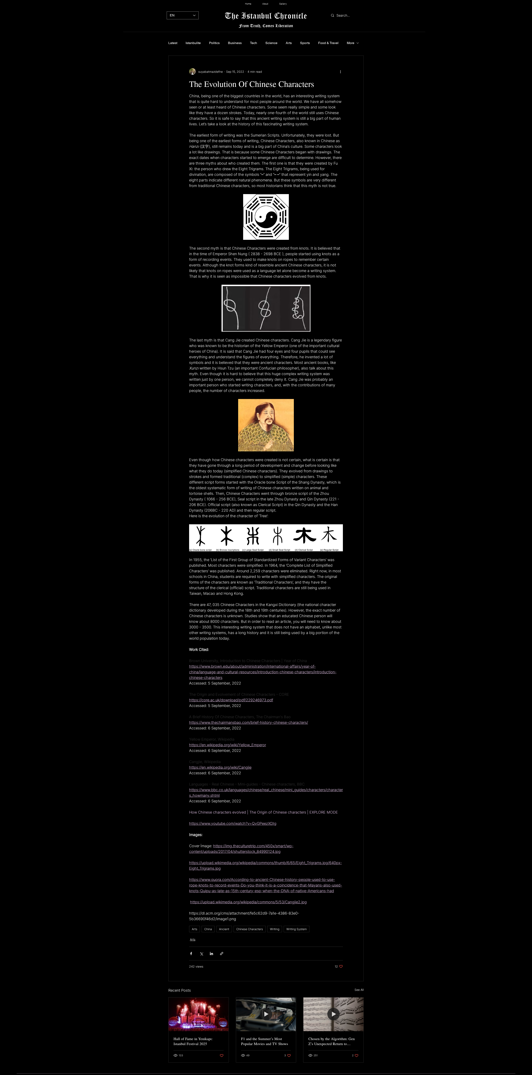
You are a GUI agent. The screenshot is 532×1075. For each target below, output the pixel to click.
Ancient (224, 929)
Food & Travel (328, 43)
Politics (214, 43)
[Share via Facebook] (191, 954)
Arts (289, 43)
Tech (253, 43)
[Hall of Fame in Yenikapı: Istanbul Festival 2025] (199, 1014)
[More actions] (340, 71)
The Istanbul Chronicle (266, 15)
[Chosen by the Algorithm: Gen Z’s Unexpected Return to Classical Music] (333, 1014)
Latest (172, 43)
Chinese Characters (249, 929)
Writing (274, 929)
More (350, 43)
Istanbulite (193, 43)
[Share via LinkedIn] (211, 954)
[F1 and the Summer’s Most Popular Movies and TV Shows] (266, 1014)
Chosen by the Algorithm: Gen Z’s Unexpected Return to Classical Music (331, 1041)
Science (271, 43)
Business (235, 43)
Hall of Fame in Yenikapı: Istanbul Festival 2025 (193, 1041)
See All (359, 989)
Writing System (296, 929)
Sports (305, 43)
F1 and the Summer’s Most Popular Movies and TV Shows (264, 1041)
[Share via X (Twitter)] (201, 954)
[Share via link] (222, 954)
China (208, 929)
